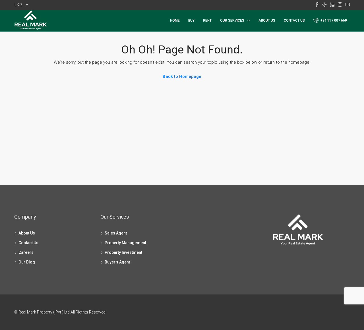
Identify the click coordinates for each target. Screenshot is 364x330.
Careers (26, 252)
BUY (191, 20)
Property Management (125, 242)
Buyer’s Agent (117, 262)
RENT (207, 20)
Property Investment (123, 252)
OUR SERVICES (232, 20)
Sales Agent (116, 233)
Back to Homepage (182, 76)
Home (175, 20)
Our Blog (26, 262)
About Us (266, 20)
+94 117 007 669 (333, 20)
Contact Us (294, 20)
